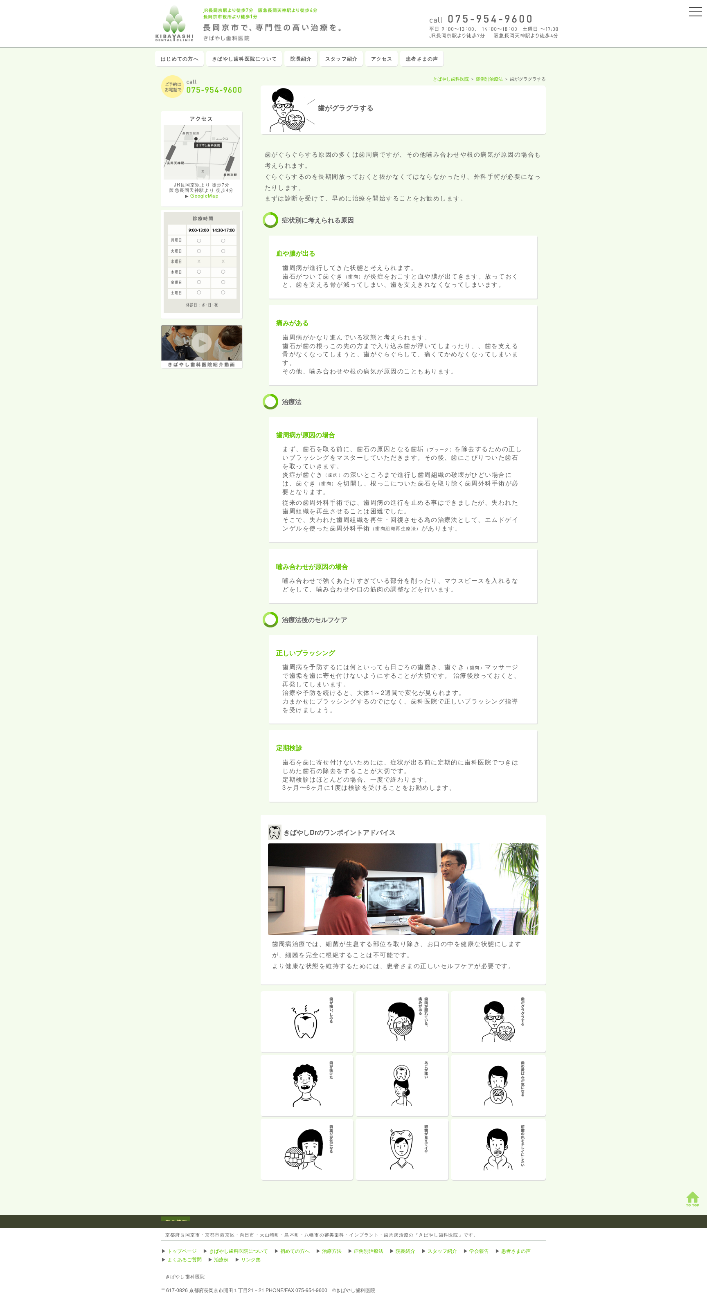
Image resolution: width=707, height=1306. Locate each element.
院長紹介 (301, 58)
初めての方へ (295, 1250)
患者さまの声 (422, 58)
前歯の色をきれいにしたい (498, 1149)
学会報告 (479, 1250)
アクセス (382, 58)
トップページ (182, 1250)
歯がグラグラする (498, 1021)
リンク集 (251, 1259)
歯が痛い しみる (307, 1021)
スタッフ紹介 (341, 58)
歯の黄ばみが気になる (498, 1085)
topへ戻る (692, 1199)
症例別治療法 (489, 78)
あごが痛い (402, 1085)
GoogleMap (204, 195)
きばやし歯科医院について (244, 58)
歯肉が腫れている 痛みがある (402, 1021)
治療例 (221, 1259)
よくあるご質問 (184, 1259)
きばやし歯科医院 (451, 78)
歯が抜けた (307, 1085)
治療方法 (332, 1250)
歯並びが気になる (307, 1149)
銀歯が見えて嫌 (402, 1149)
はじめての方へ (180, 58)
